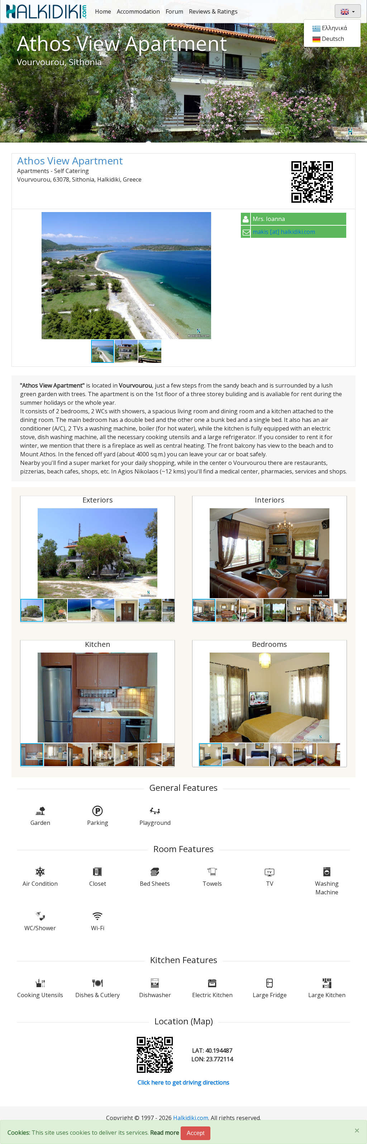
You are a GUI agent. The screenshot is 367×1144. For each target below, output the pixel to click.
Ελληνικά (333, 28)
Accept (195, 1133)
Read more (164, 1132)
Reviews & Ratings (213, 11)
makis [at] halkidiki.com (284, 232)
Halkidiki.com (190, 1118)
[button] (229, 218)
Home (103, 11)
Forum (174, 11)
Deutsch (332, 39)
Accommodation (138, 11)
